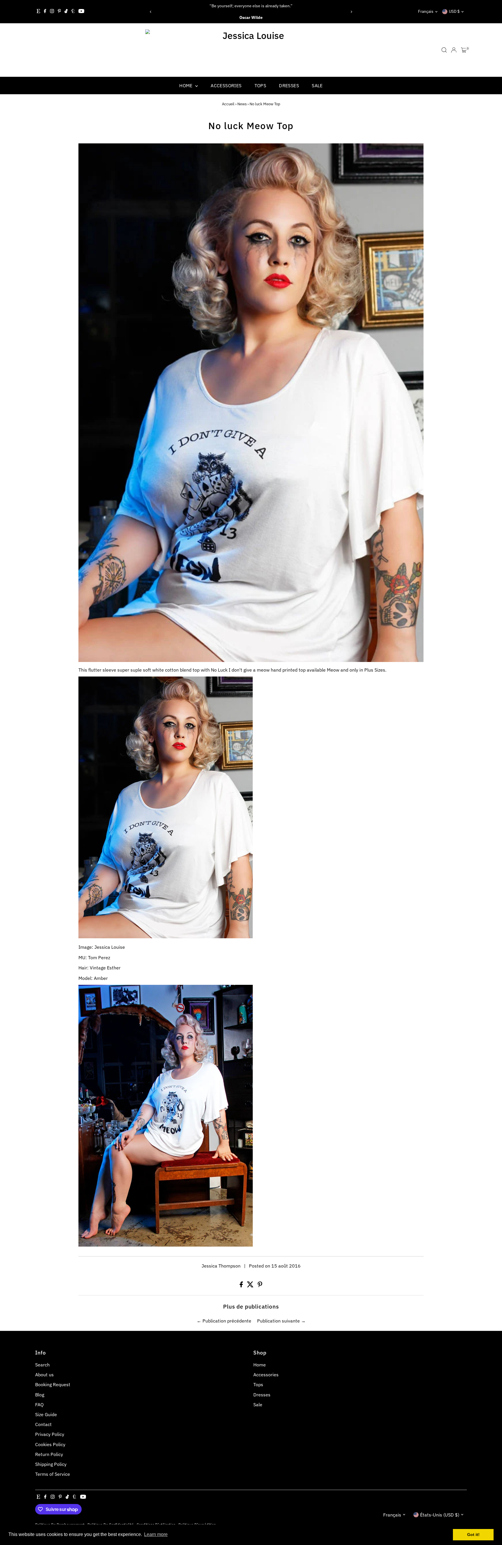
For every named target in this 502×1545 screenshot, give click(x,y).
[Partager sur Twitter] (251, 1285)
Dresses (289, 85)
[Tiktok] (66, 12)
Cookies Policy (50, 1444)
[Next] (351, 11)
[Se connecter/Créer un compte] (453, 50)
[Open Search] (444, 50)
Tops (260, 85)
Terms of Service (52, 1474)
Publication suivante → (281, 1321)
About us (44, 1374)
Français (425, 11)
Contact (43, 1424)
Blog (39, 1395)
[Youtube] (81, 12)
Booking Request (52, 1384)
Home (186, 85)
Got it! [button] (473, 1534)
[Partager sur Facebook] (242, 1285)
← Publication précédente (224, 1321)
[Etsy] (38, 12)
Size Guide (46, 1414)
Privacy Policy (49, 1434)
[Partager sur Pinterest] (260, 1285)
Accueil (228, 104)
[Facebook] (45, 12)
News (242, 104)
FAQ (39, 1404)
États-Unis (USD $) (439, 1515)
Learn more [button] (156, 1534)
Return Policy (49, 1454)
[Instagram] (52, 12)
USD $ (454, 11)
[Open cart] (464, 50)
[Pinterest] (59, 12)
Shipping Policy (51, 1464)
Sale (317, 85)
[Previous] (150, 11)
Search (42, 1365)
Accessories (226, 85)
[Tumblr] (73, 12)
